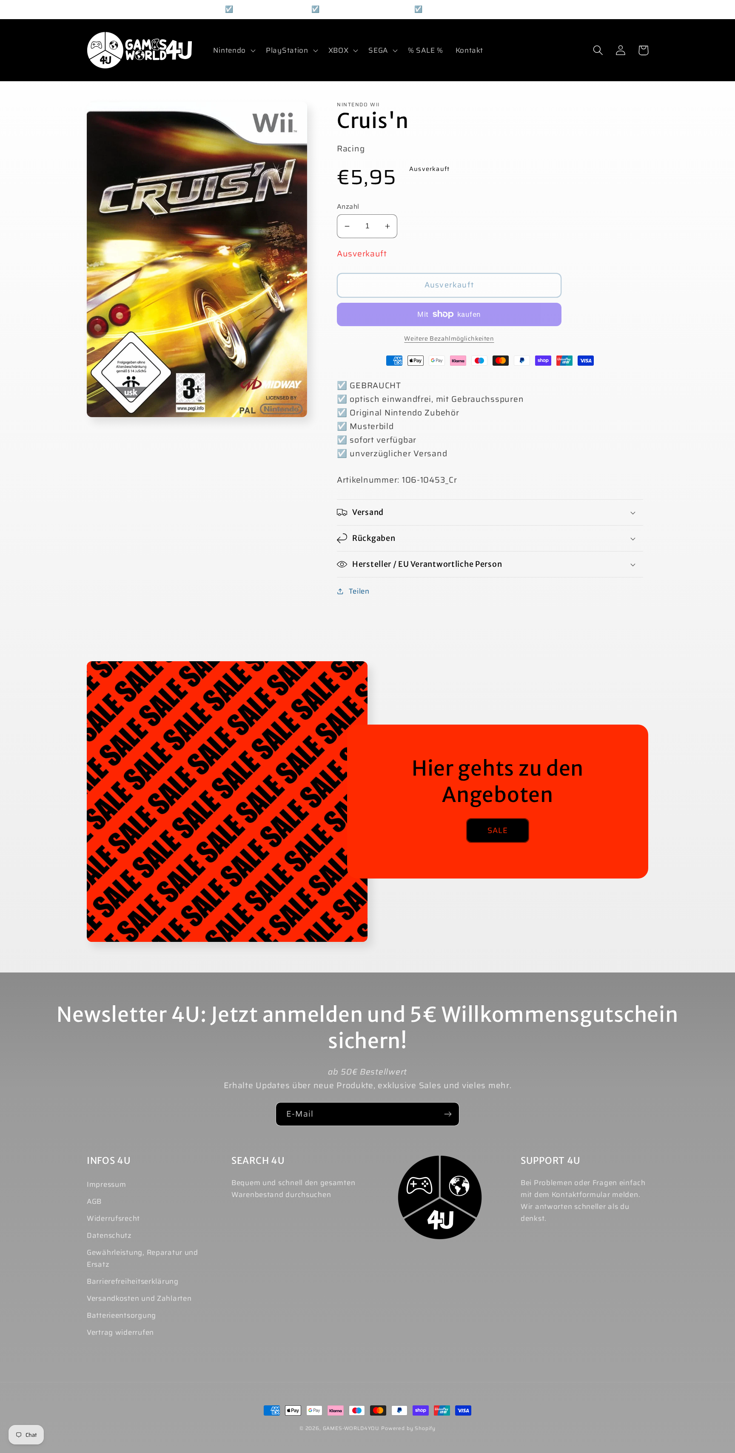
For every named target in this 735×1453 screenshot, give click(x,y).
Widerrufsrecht (113, 1218)
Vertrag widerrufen (120, 1332)
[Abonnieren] (447, 1114)
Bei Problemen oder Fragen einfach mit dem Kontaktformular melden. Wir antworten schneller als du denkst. (583, 1200)
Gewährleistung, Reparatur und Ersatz (142, 1258)
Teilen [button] (359, 591)
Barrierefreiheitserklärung (133, 1281)
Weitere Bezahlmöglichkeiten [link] (449, 338)
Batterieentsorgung (121, 1315)
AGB (94, 1201)
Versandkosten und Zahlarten (139, 1298)
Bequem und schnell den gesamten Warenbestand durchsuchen (293, 1188)
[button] (233, 50)
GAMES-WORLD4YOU (351, 1428)
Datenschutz (109, 1235)
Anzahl (348, 206)
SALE (497, 830)
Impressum (106, 1184)
